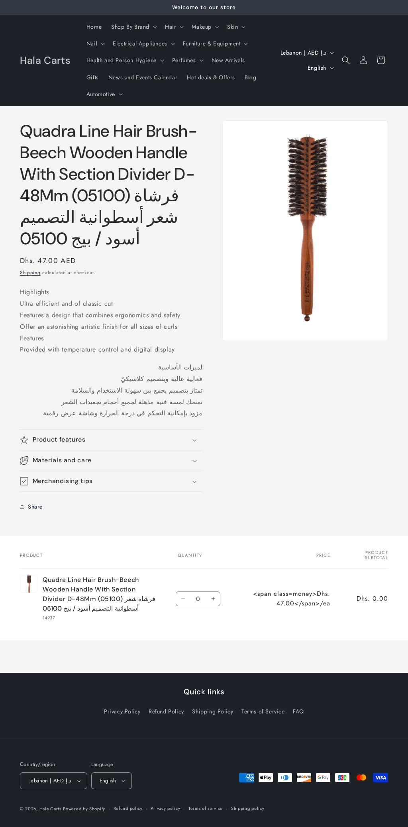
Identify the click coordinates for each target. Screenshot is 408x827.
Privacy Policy (122, 711)
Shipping (30, 272)
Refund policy (128, 808)
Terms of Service (263, 711)
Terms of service (205, 808)
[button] (133, 26)
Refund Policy (166, 711)
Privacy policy (165, 808)
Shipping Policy (212, 711)
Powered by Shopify (84, 808)
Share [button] (35, 507)
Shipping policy (248, 808)
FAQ (298, 711)
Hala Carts (50, 808)
